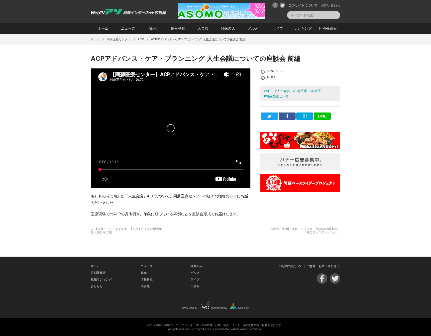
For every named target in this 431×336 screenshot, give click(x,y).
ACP (141, 39)
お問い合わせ (330, 5)
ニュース (128, 28)
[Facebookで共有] (287, 116)
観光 (153, 28)
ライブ (277, 28)
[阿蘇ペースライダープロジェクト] (300, 190)
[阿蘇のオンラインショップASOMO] (221, 18)
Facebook (275, 5)
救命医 (316, 91)
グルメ (252, 28)
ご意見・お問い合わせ (321, 266)
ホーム (103, 28)
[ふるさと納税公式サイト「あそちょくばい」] (300, 148)
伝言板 (195, 286)
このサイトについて (303, 5)
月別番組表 (328, 28)
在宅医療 (300, 91)
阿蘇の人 (228, 28)
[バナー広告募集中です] (300, 169)
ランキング (303, 28)
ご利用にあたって (290, 266)
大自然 (203, 28)
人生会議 (283, 91)
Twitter (282, 5)
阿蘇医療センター (119, 39)
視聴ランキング (101, 279)
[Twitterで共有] (269, 116)
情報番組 (178, 28)
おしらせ (97, 286)
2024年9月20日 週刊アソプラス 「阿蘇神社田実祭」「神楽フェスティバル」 (305, 230)
